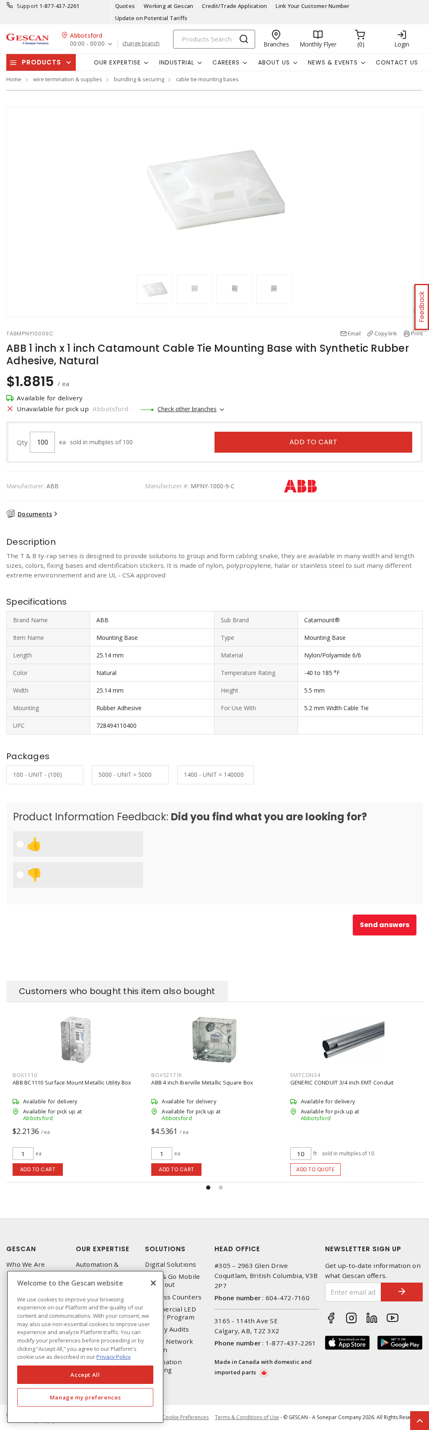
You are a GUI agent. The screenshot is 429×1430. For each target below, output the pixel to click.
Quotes (125, 6)
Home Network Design (169, 1345)
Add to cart (313, 442)
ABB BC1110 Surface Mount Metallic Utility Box (72, 1082)
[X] (153, 1283)
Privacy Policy (113, 1356)
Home (13, 79)
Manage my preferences (85, 1397)
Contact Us (397, 62)
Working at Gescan (168, 6)
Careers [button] (226, 62)
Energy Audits (167, 1329)
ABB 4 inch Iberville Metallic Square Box (202, 1082)
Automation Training (163, 1366)
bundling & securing (139, 79)
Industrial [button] (176, 62)
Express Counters (173, 1297)
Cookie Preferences (185, 1417)
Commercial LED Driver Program (170, 1313)
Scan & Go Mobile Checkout (172, 1280)
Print (417, 333)
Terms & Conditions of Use (247, 1417)
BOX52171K (166, 1075)
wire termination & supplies (67, 79)
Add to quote (315, 1169)
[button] (208, 1187)
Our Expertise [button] (117, 62)
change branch (141, 43)
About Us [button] (274, 62)
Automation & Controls (97, 1268)
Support (27, 6)
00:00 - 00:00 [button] (87, 43)
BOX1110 (25, 1075)
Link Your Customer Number (312, 6)
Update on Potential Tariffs (151, 18)
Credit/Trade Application (234, 6)
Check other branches (187, 409)
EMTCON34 (305, 1075)
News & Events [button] (333, 62)
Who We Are (25, 1264)
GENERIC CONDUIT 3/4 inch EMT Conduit (342, 1082)
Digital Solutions (170, 1264)
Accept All (85, 1374)
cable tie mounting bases (207, 79)
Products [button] (41, 62)
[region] (85, 1346)
